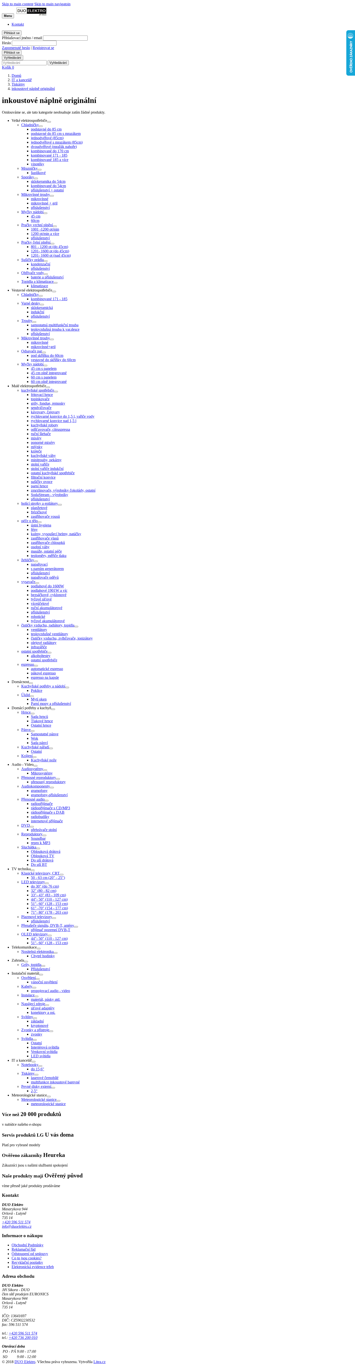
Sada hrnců (39, 717)
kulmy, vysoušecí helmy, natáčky (56, 534)
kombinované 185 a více (49, 160)
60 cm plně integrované (49, 382)
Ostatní (36, 751)
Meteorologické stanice (39, 1099)
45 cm (35, 216)
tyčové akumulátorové (48, 621)
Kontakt (18, 24)
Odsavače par (31, 351)
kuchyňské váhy (43, 455)
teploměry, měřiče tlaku (48, 556)
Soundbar (38, 838)
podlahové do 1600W (47, 586)
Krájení (27, 756)
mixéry (36, 438)
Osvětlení (28, 978)
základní (37, 1021)
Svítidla (27, 1039)
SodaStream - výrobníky (49, 495)
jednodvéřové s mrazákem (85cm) (57, 142)
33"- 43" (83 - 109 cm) (48, 895)
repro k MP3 (40, 843)
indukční (37, 312)
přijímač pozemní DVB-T (50, 930)
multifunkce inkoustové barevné (55, 1082)
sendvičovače (41, 408)
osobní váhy (40, 547)
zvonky (36, 1034)
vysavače (28, 582)
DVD (25, 825)
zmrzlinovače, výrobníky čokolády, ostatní (63, 490)
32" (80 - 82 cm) (43, 891)
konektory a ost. (43, 1012)
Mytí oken (39, 699)
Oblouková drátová (45, 851)
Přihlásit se (12, 33)
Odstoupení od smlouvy (30, 1254)
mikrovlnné (39, 199)
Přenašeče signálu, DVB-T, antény (47, 925)
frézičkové (39, 512)
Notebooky (29, 1065)
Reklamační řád (24, 1249)
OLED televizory (34, 934)
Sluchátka (28, 847)
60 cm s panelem (44, 377)
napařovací (39, 564)
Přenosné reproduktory (38, 777)
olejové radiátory (44, 643)
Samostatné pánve (44, 734)
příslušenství (40, 207)
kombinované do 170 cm (50, 151)
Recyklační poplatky (27, 1262)
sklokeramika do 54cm (48, 181)
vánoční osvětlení (44, 982)
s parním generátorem (47, 569)
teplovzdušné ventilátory (49, 634)
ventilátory (39, 630)
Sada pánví (39, 743)
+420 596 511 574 (16, 1222)
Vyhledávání (12, 57)
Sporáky (27, 177)
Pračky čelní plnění (35, 242)
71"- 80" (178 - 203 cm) (49, 912)
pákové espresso (43, 673)
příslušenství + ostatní (47, 190)
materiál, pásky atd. (45, 999)
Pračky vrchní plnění (37, 225)
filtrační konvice (43, 477)
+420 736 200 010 (23, 1338)
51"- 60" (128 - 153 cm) (49, 904)
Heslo (6, 43)
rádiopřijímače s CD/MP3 (50, 808)
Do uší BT (39, 864)
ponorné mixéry (43, 442)
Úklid (25, 695)
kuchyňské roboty (44, 425)
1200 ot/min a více (45, 234)
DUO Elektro (24, 1362)
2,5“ (34, 1091)
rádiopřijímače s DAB (47, 812)
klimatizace (39, 286)
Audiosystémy (32, 769)
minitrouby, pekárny (46, 460)
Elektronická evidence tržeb (33, 1267)
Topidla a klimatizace (37, 281)
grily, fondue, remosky (48, 403)
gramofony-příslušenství (49, 795)
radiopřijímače (42, 804)
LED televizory (33, 882)
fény (34, 529)
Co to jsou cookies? (27, 1258)
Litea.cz (99, 1362)
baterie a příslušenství (47, 277)
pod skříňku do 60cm (47, 355)
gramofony (39, 791)
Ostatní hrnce (41, 725)
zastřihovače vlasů (45, 538)
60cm (35, 221)
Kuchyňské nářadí (35, 747)
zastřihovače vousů (45, 516)
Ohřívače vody (32, 273)
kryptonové (39, 1025)
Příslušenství (40, 969)
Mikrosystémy (42, 773)
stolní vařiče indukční (47, 469)
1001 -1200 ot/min (45, 229)
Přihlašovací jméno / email (22, 38)
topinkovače (40, 399)
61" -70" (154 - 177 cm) (49, 908)
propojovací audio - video (50, 991)
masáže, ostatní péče (46, 551)
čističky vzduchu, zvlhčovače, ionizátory (62, 638)
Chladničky (30, 125)
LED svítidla (40, 1056)
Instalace (28, 995)
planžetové (39, 508)
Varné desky (30, 303)
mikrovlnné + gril (44, 203)
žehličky (27, 560)
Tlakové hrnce (42, 721)
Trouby (26, 321)
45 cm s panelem (44, 368)
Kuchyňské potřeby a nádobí (43, 686)
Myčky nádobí (32, 212)
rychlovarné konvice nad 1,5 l (53, 421)
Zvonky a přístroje (35, 1030)
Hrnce (26, 712)
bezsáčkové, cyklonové (48, 595)
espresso (27, 664)
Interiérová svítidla (45, 1047)
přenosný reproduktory (48, 782)
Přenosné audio (33, 799)
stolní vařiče (40, 464)
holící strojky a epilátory (39, 503)
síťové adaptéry (43, 1008)
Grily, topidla (31, 965)
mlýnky (37, 447)
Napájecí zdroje (33, 1004)
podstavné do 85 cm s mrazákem (56, 133)
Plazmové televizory (36, 917)
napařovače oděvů (45, 577)
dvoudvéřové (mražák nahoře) (54, 147)
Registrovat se (43, 48)
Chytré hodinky (43, 956)
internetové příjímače (47, 821)
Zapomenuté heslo (16, 48)
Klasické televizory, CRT (40, 873)
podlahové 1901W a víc (49, 590)
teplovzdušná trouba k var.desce (55, 329)
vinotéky (37, 164)
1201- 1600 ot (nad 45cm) (51, 255)
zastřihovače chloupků (48, 543)
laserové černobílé (44, 1078)
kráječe (36, 451)
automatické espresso (47, 669)
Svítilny (27, 1017)
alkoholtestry (40, 656)
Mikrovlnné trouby (35, 194)
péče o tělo (29, 521)
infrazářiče (39, 647)
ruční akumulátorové (46, 608)
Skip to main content (17, 4)
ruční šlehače (41, 434)
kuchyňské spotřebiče (37, 390)
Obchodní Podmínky (27, 1245)
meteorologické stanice (48, 1104)
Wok (34, 738)
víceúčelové (40, 603)
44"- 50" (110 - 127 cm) (49, 899)
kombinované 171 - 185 (49, 155)
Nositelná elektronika (37, 952)
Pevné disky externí (36, 1086)
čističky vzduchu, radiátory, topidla (47, 625)
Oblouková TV (42, 856)
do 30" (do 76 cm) (45, 886)
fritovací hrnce (42, 395)
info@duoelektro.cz (16, 1226)
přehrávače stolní (44, 830)
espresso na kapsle (45, 677)
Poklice (36, 690)
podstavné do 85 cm (46, 129)
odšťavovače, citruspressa (50, 429)
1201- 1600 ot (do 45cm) (50, 251)
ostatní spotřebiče (34, 651)
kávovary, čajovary (45, 412)
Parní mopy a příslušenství (51, 703)
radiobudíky (40, 817)
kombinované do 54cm (48, 186)
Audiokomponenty (35, 786)
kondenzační (40, 264)
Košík (8, 67)
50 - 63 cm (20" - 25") (48, 878)
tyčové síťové (41, 599)
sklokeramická (42, 308)
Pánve (26, 730)
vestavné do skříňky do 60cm (53, 360)
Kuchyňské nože (44, 760)
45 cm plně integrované (49, 373)
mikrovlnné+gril (43, 347)
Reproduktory (32, 834)
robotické (38, 616)
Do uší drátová (42, 860)
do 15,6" (37, 1069)
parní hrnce (39, 486)
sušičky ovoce (41, 482)
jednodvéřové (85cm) (47, 138)
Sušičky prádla (32, 260)
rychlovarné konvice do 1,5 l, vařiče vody (62, 416)
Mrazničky (29, 168)
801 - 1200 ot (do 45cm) (49, 247)
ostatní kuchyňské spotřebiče (53, 473)
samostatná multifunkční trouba (54, 325)
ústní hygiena (41, 525)
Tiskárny (28, 1073)
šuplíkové (38, 173)
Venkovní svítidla (44, 1052)
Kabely (26, 986)
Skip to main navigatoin (52, 4)
